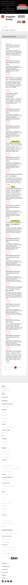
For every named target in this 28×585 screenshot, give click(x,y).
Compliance (4, 438)
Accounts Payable (6, 430)
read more (8, 57)
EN (19, 22)
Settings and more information (22, 7)
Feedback (4, 575)
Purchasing (4, 409)
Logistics (4, 424)
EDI (3, 435)
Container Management (8, 477)
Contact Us (21, 16)
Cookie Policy (5, 569)
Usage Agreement (6, 566)
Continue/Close (22, 5)
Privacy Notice (5, 572)
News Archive (12, 30)
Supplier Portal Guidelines (7, 403)
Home (3, 30)
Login (5, 26)
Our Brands (4, 563)
